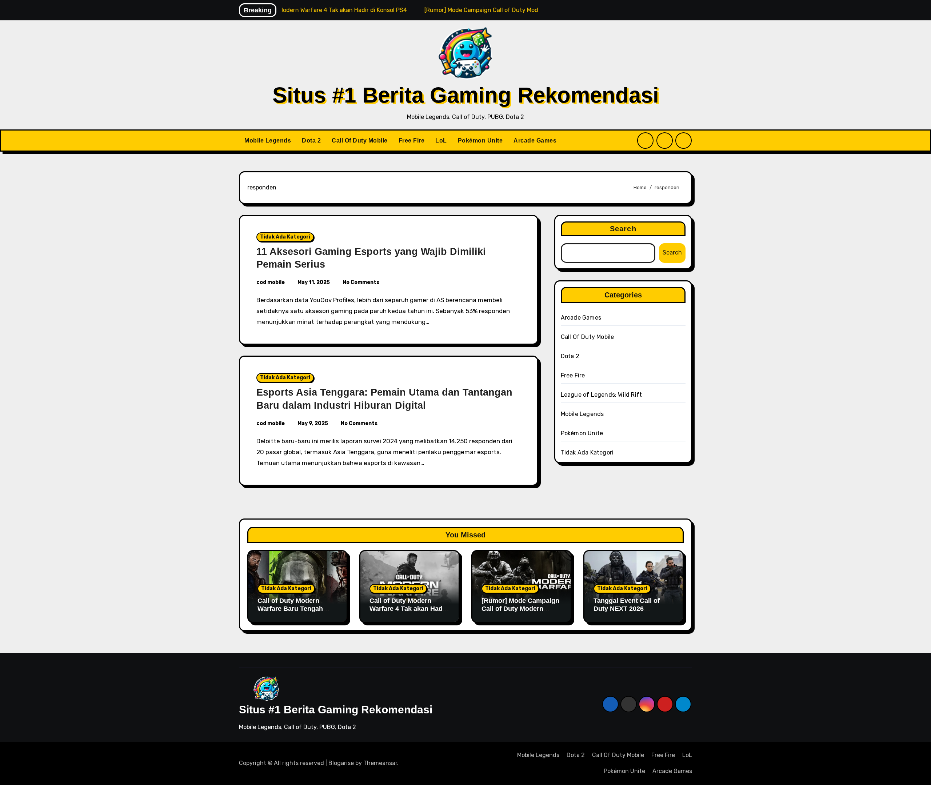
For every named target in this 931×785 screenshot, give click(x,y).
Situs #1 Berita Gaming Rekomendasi (465, 95)
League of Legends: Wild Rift (601, 394)
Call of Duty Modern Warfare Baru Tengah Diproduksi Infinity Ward (295, 608)
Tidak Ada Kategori (285, 237)
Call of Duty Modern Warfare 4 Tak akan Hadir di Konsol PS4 (408, 608)
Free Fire (412, 140)
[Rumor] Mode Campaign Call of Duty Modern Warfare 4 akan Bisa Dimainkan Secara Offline (521, 612)
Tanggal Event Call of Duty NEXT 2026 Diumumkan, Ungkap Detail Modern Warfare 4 (631, 612)
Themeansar (380, 763)
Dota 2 (311, 140)
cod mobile (270, 282)
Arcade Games (535, 140)
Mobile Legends (267, 140)
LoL (441, 140)
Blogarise (341, 763)
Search (623, 229)
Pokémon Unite (480, 140)
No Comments (361, 282)
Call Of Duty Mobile (360, 140)
